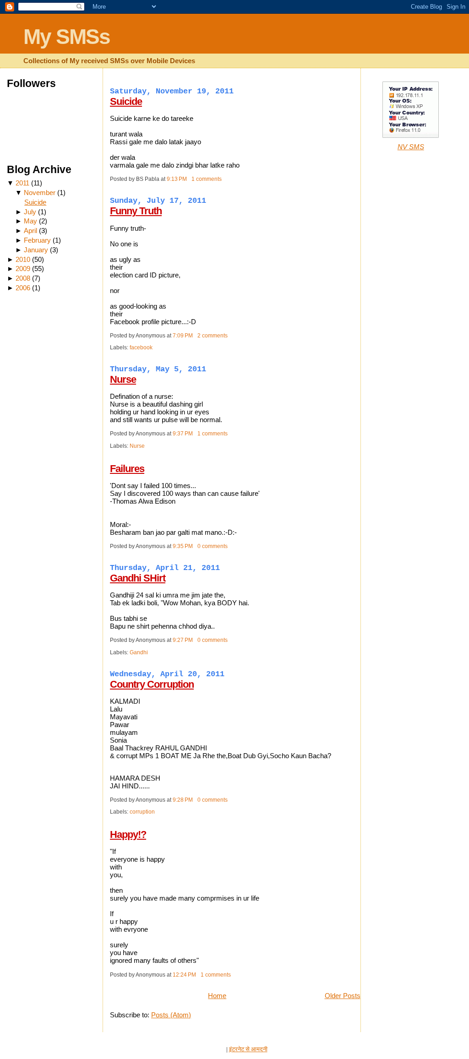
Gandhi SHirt (137, 578)
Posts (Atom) (171, 1015)
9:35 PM (183, 546)
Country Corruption (152, 684)
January (36, 250)
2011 (22, 183)
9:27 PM (183, 640)
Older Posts (342, 995)
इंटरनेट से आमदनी (248, 1049)
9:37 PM (183, 433)
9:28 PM (183, 800)
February (37, 240)
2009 (23, 268)
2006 (23, 288)
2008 (23, 278)
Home (217, 995)
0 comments (212, 546)
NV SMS (411, 147)
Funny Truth (136, 211)
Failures (127, 468)
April (30, 230)
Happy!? (128, 834)
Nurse (123, 379)
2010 (23, 259)
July (30, 212)
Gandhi (139, 652)
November (39, 192)
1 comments (206, 179)
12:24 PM (184, 975)
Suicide (35, 202)
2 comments (212, 335)
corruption (142, 812)
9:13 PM (177, 179)
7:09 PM (183, 335)
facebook (141, 347)
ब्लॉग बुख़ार (213, 1049)
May (30, 221)
